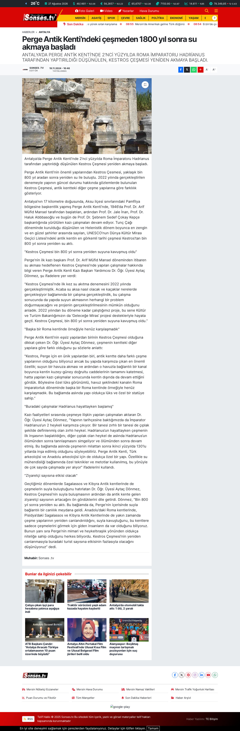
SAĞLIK (140, 18)
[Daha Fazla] (200, 70)
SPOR (111, 18)
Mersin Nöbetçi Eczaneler (43, 689)
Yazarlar (128, 11)
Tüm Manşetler (85, 697)
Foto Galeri (86, 11)
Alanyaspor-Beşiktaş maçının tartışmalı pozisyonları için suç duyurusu (123, 649)
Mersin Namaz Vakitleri (140, 689)
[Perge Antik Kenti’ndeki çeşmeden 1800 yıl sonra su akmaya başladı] (87, 116)
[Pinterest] (188, 675)
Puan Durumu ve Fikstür (41, 697)
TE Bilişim (212, 719)
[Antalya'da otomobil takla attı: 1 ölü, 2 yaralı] (129, 590)
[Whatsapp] (215, 675)
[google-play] (120, 706)
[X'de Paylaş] (187, 70)
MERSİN (80, 18)
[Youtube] (208, 675)
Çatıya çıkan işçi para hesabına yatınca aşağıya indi (42, 608)
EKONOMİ (176, 18)
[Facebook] (175, 675)
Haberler (28, 32)
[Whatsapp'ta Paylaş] (194, 70)
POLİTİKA (158, 18)
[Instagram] (195, 675)
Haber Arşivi (183, 697)
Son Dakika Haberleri (138, 697)
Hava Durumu (149, 11)
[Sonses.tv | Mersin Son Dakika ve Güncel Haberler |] (39, 17)
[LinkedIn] (202, 675)
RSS (30, 719)
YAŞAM (194, 18)
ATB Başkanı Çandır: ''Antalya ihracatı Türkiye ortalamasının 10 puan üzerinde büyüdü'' (41, 649)
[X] (181, 675)
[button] (214, 18)
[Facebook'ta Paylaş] (180, 70)
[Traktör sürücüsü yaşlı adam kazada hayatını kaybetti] (86, 590)
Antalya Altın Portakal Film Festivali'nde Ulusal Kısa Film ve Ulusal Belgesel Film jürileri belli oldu (86, 649)
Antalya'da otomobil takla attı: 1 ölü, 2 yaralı (126, 606)
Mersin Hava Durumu (90, 689)
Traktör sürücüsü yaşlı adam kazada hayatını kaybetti (86, 606)
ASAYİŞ (96, 18)
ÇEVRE (125, 18)
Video (108, 11)
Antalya (44, 32)
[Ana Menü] (215, 11)
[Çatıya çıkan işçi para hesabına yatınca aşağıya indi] (44, 590)
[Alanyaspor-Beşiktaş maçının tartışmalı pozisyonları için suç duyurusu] (129, 629)
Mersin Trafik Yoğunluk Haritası (194, 689)
